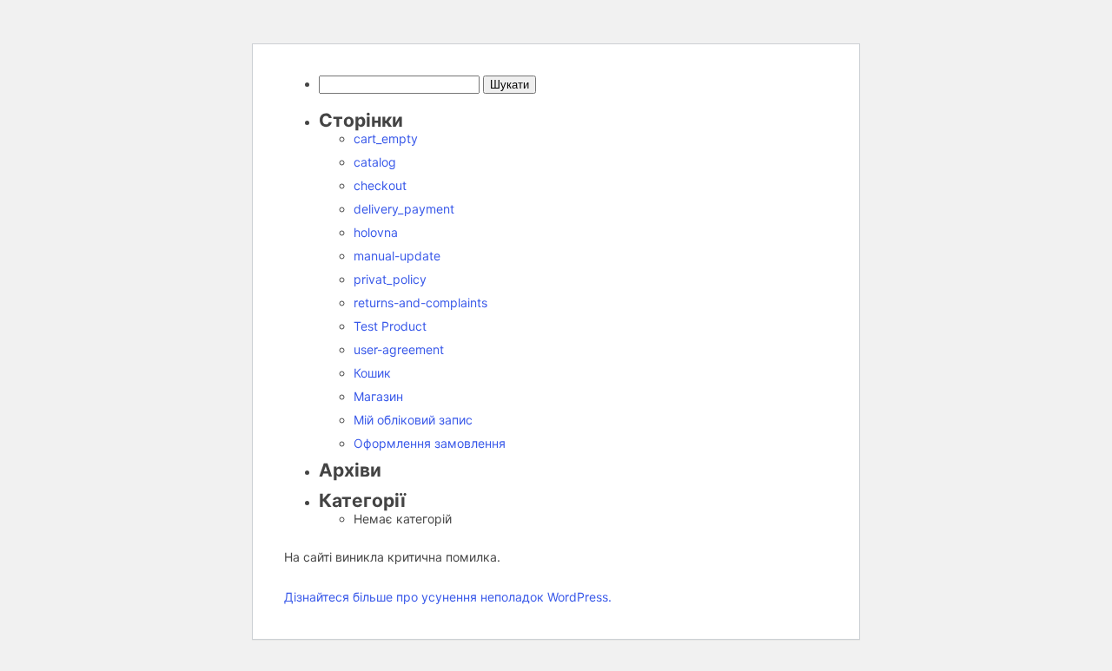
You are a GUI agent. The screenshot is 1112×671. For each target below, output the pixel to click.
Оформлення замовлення (430, 443)
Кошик (372, 372)
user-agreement (399, 349)
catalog (375, 162)
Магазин (378, 396)
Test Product (390, 326)
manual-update (397, 255)
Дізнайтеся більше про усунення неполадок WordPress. (448, 596)
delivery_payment (404, 208)
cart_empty (386, 138)
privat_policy (390, 279)
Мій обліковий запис (413, 419)
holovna (376, 232)
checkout (380, 185)
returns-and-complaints (420, 302)
